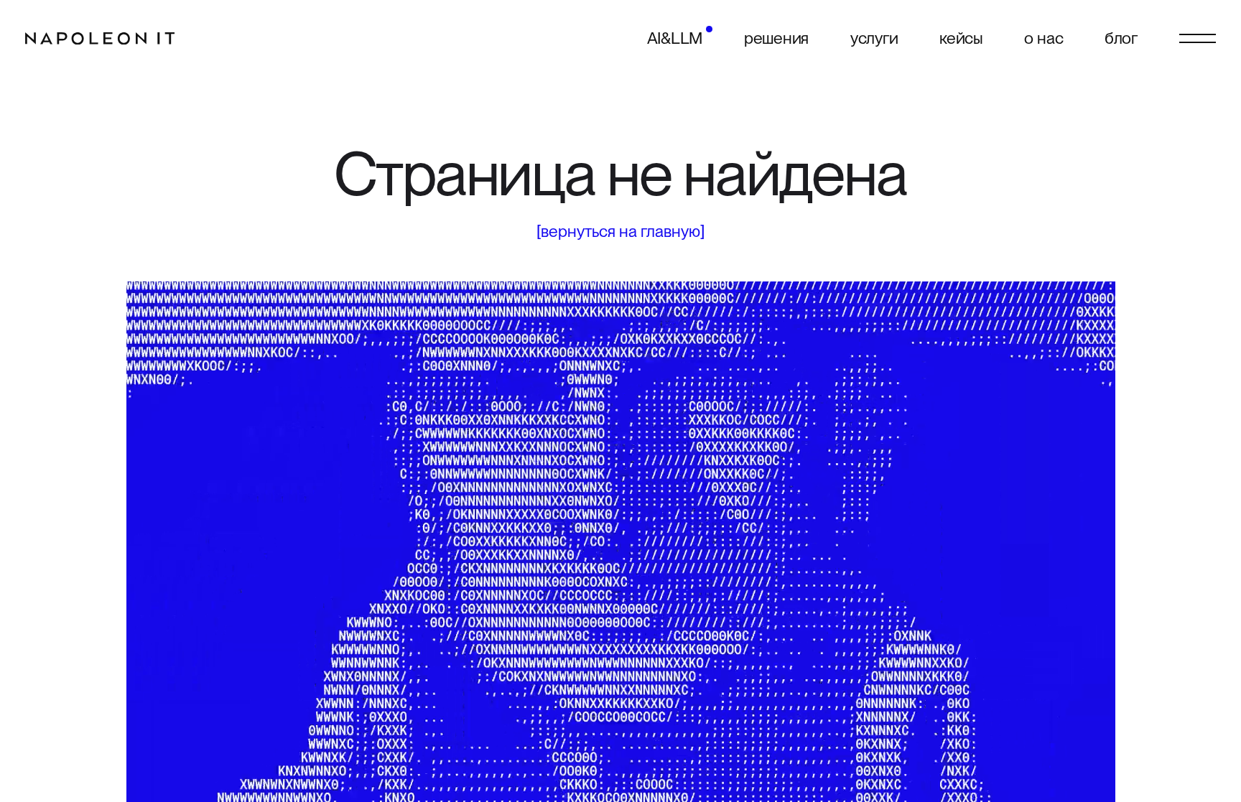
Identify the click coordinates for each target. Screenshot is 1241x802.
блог (1121, 38)
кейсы (961, 38)
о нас (1043, 38)
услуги (874, 38)
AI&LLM (675, 38)
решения (776, 38)
